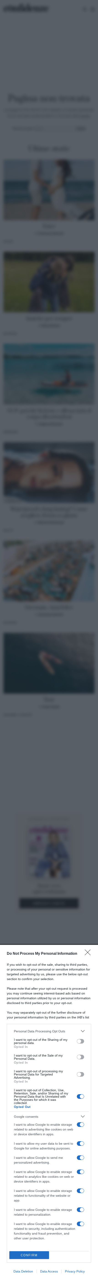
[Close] (89, 954)
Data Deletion (23, 1271)
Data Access (49, 1271)
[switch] (80, 1041)
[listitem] (49, 1031)
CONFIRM (29, 1255)
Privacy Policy (75, 1271)
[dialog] (49, 1112)
